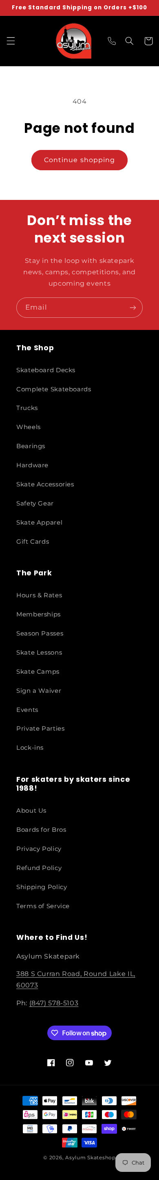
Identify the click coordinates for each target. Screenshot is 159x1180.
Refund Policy (39, 868)
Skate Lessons (39, 652)
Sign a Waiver (38, 690)
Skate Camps (38, 671)
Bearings (30, 446)
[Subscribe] (133, 307)
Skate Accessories (45, 484)
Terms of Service (43, 906)
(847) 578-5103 (54, 1003)
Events (27, 710)
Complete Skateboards (53, 389)
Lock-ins (30, 747)
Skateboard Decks (45, 370)
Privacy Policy (39, 848)
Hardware (32, 465)
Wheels (28, 427)
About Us (31, 810)
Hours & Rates (39, 595)
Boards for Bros (41, 829)
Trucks (27, 408)
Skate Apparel (39, 522)
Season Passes (39, 633)
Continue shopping (79, 160)
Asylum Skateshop (90, 1157)
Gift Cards (32, 541)
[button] (10, 41)
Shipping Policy (41, 887)
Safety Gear (35, 503)
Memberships (38, 614)
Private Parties (40, 728)
